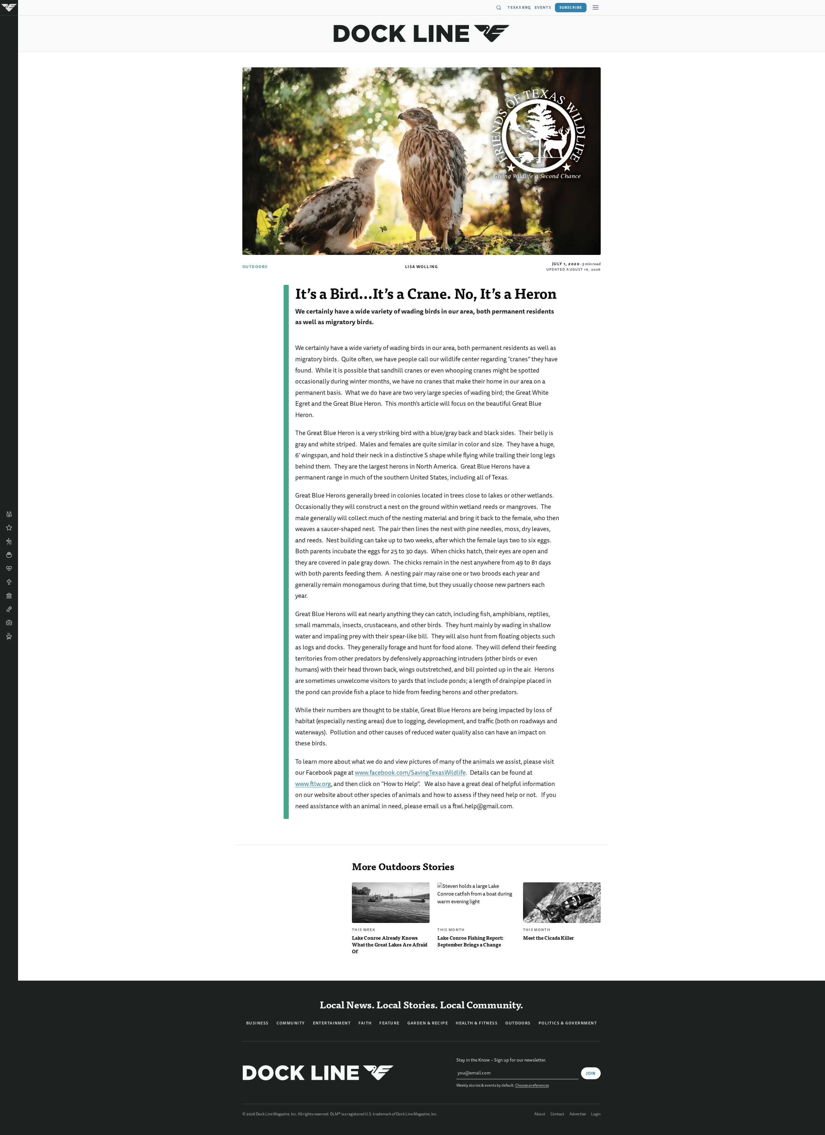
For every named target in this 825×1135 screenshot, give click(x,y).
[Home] (9, 7)
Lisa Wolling (421, 267)
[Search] (498, 8)
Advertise (577, 1114)
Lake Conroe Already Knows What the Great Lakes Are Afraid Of (389, 944)
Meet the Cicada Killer (548, 937)
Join (591, 1073)
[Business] (9, 622)
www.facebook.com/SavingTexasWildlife (410, 772)
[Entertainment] (9, 609)
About (539, 1114)
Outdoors (255, 266)
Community (291, 1023)
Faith (365, 1023)
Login (596, 1114)
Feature (389, 1023)
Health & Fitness (477, 1023)
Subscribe (570, 7)
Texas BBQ (519, 7)
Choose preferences (532, 1085)
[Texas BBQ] (9, 636)
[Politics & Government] (9, 595)
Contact (557, 1114)
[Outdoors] (9, 541)
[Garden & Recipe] (9, 554)
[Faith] (9, 582)
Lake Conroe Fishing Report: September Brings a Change (470, 941)
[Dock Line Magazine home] (421, 33)
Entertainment (332, 1023)
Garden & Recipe (427, 1023)
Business (257, 1023)
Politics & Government (568, 1023)
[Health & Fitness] (9, 568)
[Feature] (9, 527)
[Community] (9, 514)
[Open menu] (595, 7)
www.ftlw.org (313, 784)
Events (543, 7)
